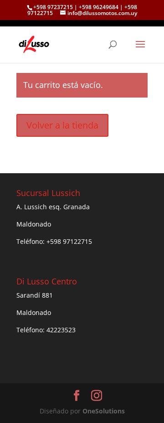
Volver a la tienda (62, 125)
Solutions (103, 411)
